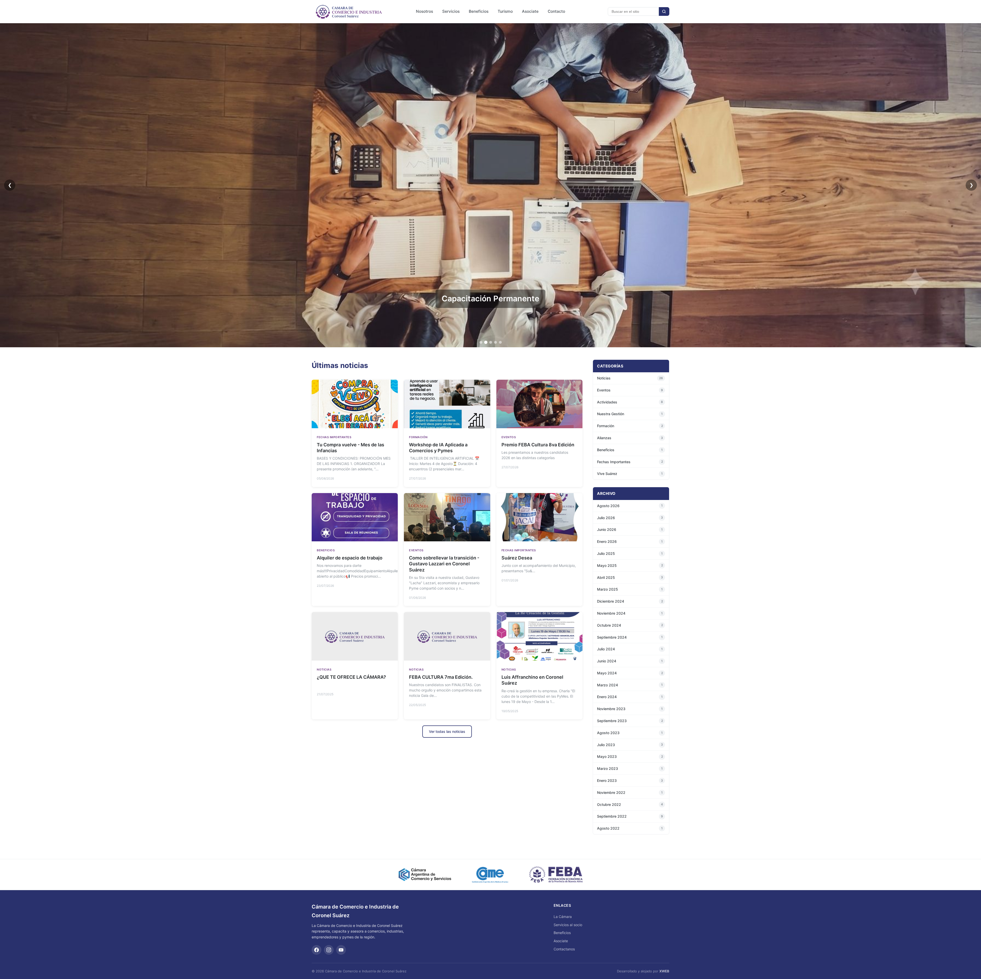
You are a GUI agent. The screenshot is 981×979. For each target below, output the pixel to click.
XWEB (664, 971)
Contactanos (564, 949)
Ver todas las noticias (447, 731)
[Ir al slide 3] (490, 342)
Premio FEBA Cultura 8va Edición (537, 444)
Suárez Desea (516, 557)
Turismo (505, 11)
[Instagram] (329, 950)
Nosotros (424, 11)
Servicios (451, 11)
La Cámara (563, 916)
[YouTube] (341, 950)
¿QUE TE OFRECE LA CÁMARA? (351, 677)
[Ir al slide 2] (485, 342)
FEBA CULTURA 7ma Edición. (441, 677)
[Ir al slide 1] (481, 342)
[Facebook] (316, 950)
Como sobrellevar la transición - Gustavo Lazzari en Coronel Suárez (444, 563)
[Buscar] (664, 11)
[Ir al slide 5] (500, 342)
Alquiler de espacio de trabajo (349, 557)
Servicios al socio (568, 925)
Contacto (556, 11)
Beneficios (478, 11)
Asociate (530, 11)
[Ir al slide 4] (495, 342)
